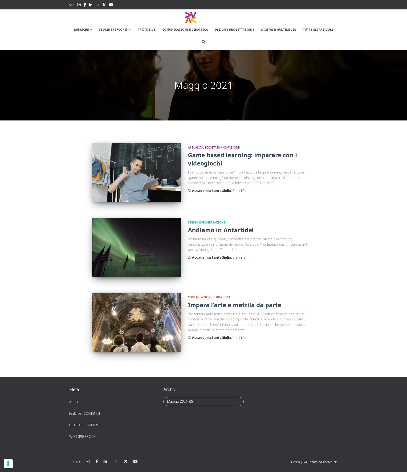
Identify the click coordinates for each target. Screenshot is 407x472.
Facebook (85, 5)
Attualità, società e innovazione (214, 147)
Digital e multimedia (278, 30)
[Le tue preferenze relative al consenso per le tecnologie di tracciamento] (8, 463)
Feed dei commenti (85, 425)
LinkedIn (90, 5)
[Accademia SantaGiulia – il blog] (203, 18)
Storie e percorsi (113, 30)
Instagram (79, 5)
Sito (71, 5)
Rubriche (82, 30)
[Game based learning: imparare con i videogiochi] (136, 172)
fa (239, 190)
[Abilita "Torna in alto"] (398, 462)
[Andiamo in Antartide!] (136, 247)
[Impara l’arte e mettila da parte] (136, 322)
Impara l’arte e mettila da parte (234, 305)
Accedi (75, 402)
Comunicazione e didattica (185, 30)
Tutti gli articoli (318, 30)
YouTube (111, 5)
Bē (97, 5)
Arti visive (146, 30)
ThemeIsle (330, 462)
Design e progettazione (234, 30)
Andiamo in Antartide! (220, 230)
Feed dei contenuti (85, 413)
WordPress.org (82, 436)
